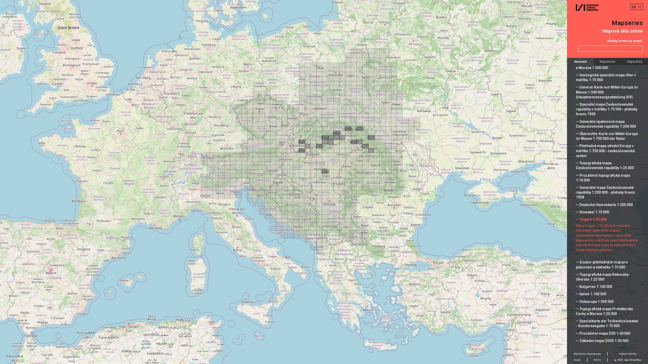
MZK (620, 360)
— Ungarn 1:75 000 (591, 219)
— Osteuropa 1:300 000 (595, 302)
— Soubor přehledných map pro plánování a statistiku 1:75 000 (602, 264)
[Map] (324, 182)
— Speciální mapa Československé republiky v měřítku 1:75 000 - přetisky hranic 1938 (606, 109)
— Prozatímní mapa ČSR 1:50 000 (603, 333)
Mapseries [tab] (607, 61)
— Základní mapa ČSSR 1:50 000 (602, 341)
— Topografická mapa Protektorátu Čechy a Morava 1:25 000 (604, 311)
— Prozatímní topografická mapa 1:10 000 (603, 177)
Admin (597, 360)
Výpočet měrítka (628, 354)
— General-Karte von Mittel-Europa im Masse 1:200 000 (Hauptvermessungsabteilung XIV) (607, 92)
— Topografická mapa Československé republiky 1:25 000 (605, 165)
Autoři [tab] (577, 360)
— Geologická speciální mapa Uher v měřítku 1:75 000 (606, 77)
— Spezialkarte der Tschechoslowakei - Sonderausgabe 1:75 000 (607, 323)
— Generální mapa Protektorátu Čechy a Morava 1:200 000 (607, 65)
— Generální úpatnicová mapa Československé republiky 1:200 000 (606, 124)
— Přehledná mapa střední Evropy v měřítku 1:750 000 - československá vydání (605, 150)
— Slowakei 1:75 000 (592, 212)
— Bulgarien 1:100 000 (594, 287)
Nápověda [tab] (634, 61)
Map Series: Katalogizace (587, 354)
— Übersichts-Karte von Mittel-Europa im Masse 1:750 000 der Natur (607, 136)
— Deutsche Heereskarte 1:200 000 (604, 205)
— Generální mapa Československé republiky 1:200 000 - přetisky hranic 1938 (605, 192)
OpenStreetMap (632, 360)
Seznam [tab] (580, 61)
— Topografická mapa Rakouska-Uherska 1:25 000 (603, 276)
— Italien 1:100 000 (591, 294)
